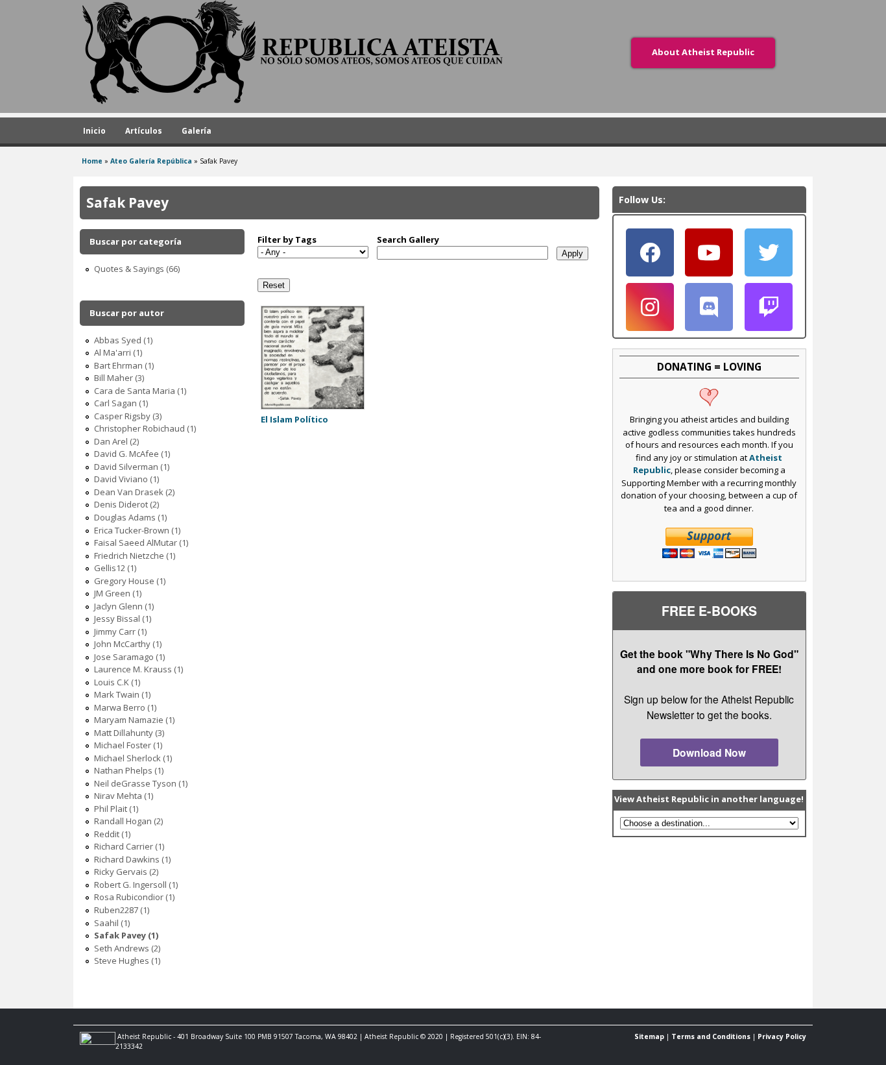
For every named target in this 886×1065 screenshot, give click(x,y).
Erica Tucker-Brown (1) (137, 530)
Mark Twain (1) (122, 694)
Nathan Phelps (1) (128, 770)
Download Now (709, 752)
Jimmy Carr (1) (120, 631)
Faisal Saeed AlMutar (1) (141, 542)
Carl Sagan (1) (121, 403)
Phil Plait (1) (116, 808)
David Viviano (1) (126, 479)
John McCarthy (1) (128, 644)
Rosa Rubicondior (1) (134, 897)
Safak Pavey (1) (126, 935)
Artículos (143, 130)
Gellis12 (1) (115, 568)
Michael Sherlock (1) (133, 758)
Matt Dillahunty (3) (129, 733)
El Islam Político (294, 419)
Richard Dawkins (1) (132, 859)
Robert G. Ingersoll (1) (136, 884)
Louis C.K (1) (117, 682)
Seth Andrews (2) (127, 948)
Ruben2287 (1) (121, 910)
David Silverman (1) (131, 466)
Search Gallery (408, 239)
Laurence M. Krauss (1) (138, 669)
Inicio (94, 130)
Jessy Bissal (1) (122, 618)
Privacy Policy (782, 1036)
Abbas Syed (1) (123, 340)
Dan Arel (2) (116, 441)
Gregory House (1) (129, 581)
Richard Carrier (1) (129, 846)
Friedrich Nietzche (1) (134, 555)
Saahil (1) (112, 923)
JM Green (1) (117, 593)
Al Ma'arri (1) (118, 352)
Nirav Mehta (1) (123, 796)
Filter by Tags (287, 239)
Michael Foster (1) (128, 745)
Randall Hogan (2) (128, 821)
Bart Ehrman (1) (124, 365)
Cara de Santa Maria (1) (140, 391)
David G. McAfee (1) (132, 453)
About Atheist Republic (703, 52)
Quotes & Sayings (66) (137, 269)
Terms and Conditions (710, 1036)
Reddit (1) (112, 834)
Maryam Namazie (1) (134, 720)
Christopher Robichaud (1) (145, 428)
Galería (196, 130)
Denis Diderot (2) (126, 504)
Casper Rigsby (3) (128, 416)
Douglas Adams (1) (130, 517)
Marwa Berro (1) (125, 707)
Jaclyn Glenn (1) (124, 606)
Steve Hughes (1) (127, 960)
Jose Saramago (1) (129, 657)
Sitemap (649, 1036)
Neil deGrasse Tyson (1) (140, 783)
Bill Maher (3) (119, 378)
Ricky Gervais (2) (126, 871)
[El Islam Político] (313, 406)
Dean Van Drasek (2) (134, 492)
